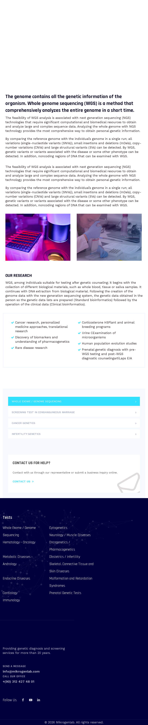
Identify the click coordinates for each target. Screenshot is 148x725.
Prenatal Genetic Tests (65, 593)
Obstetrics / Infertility (64, 556)
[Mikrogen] (17, 9)
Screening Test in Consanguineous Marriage (43, 412)
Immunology (11, 600)
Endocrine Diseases (16, 578)
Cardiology (10, 593)
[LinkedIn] (38, 700)
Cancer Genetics (23, 423)
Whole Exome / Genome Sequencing (36, 401)
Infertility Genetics (26, 433)
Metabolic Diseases (17, 556)
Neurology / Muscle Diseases (70, 535)
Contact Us (21, 481)
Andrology (10, 564)
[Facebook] (23, 700)
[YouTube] (30, 700)
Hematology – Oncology (19, 542)
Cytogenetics (58, 527)
